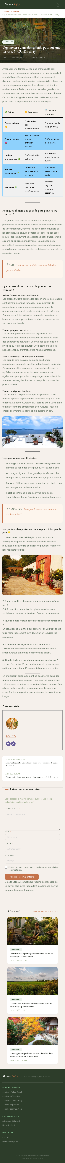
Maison (12, 4)
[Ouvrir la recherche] (58, 4)
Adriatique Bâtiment (11, 1121)
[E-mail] (8, 743)
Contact (5, 1137)
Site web (9, 855)
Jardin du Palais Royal (12, 1092)
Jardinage (15, 11)
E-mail (9, 844)
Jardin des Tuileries (11, 1096)
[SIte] (13, 743)
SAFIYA (11, 735)
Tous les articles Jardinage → (45, 912)
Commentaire (12, 809)
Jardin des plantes (10, 1105)
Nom (8, 832)
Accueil (5, 11)
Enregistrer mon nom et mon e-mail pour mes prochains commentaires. (33, 868)
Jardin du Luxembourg (12, 1100)
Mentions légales (10, 1142)
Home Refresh (8, 1125)
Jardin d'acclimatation (12, 1109)
